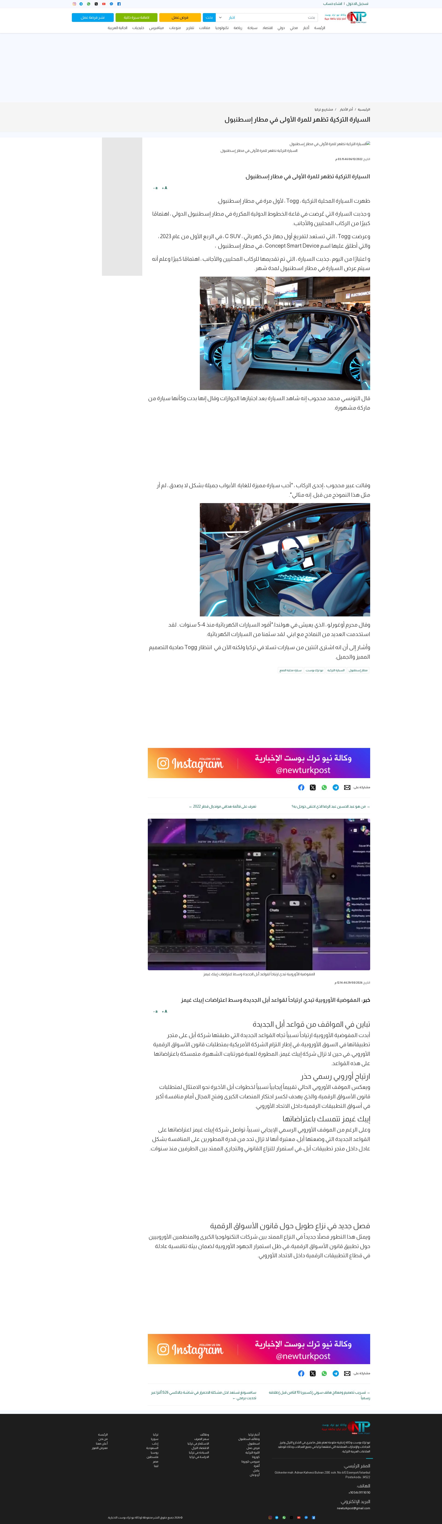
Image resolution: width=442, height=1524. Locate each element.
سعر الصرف (201, 1439)
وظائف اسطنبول (249, 1439)
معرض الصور (100, 1448)
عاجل (256, 1470)
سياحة (252, 28)
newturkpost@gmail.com (353, 1508)
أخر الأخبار (346, 109)
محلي (294, 28)
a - (155, 188)
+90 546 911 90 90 (359, 1492)
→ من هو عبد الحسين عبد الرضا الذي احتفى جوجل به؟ (331, 806)
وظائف (204, 1434)
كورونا (256, 1457)
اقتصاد (267, 28)
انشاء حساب (332, 4)
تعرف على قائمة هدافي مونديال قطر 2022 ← (222, 806)
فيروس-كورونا (250, 1461)
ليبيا (156, 1466)
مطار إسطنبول (358, 670)
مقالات (204, 28)
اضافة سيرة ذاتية (136, 17)
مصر (155, 1461)
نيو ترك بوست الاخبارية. (121, 1517)
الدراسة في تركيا (199, 1457)
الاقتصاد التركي (200, 1448)
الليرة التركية (252, 1452)
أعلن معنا (102, 1443)
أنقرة (257, 1466)
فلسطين (152, 1457)
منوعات (175, 28)
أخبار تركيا (254, 1434)
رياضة (238, 28)
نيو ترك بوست (314, 670)
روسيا (154, 1452)
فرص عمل (180, 17)
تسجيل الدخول (357, 4)
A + (164, 188)
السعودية (152, 1448)
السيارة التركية (336, 670)
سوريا (154, 1439)
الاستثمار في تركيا (198, 1443)
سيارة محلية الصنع (290, 670)
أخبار (306, 28)
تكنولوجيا (222, 28)
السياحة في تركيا (199, 1452)
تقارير (190, 28)
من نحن (103, 1439)
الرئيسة (319, 28)
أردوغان (255, 1475)
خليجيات (138, 28)
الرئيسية (364, 109)
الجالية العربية (117, 28)
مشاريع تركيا (324, 109)
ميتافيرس (156, 28)
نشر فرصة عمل (93, 17)
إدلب (155, 1443)
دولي (281, 28)
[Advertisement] (221, 67)
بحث (209, 17)
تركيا (155, 1434)
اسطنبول (254, 1443)
